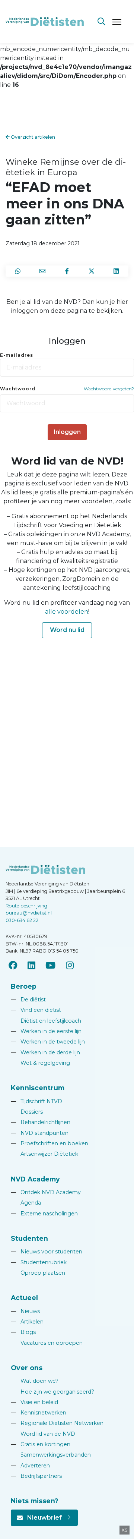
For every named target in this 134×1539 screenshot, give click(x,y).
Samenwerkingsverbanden (51, 1454)
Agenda (26, 1202)
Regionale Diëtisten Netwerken (57, 1423)
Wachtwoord (17, 388)
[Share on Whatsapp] (18, 271)
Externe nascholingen (44, 1213)
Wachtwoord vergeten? (109, 388)
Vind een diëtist (36, 1010)
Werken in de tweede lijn (48, 1041)
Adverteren (30, 1465)
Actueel (24, 1298)
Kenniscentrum (37, 1088)
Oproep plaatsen (38, 1272)
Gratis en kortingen (40, 1444)
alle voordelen (66, 611)
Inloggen (67, 431)
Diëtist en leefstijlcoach (46, 1020)
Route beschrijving (26, 906)
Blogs (23, 1332)
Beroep (23, 986)
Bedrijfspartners (36, 1476)
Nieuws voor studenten (46, 1251)
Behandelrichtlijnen (40, 1122)
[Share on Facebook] (67, 271)
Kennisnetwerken (38, 1412)
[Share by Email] (42, 271)
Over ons (26, 1368)
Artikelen (27, 1321)
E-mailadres (16, 355)
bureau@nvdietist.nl (29, 913)
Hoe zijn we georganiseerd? (52, 1391)
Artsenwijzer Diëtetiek (44, 1154)
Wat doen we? (34, 1381)
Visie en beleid (34, 1402)
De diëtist (28, 999)
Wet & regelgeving (40, 1063)
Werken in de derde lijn (45, 1052)
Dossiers (27, 1111)
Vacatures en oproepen (47, 1343)
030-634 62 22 (22, 920)
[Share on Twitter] (91, 271)
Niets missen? (34, 1501)
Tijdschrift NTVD (36, 1101)
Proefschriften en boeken (49, 1143)
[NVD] (45, 21)
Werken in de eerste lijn (46, 1031)
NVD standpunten (39, 1133)
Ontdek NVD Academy (46, 1192)
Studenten (29, 1238)
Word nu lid (67, 629)
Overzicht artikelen (32, 137)
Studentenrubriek (39, 1262)
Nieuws (25, 1311)
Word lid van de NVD (43, 1434)
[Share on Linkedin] (116, 271)
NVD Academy (35, 1179)
